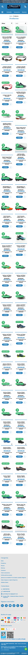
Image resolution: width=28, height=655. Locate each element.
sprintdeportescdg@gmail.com (10, 593)
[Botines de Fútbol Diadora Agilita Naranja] (10, 285)
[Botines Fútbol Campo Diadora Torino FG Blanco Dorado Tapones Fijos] (10, 402)
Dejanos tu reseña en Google (18, 639)
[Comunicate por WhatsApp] (25, 649)
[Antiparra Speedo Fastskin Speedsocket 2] (10, 104)
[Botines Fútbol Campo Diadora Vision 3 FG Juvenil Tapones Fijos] (24, 432)
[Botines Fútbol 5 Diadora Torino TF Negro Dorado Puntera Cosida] (10, 373)
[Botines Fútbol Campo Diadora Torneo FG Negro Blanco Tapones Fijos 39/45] (24, 402)
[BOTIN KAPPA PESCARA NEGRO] (24, 164)
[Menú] (2, 12)
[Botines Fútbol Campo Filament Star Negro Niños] (24, 457)
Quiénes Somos (4, 582)
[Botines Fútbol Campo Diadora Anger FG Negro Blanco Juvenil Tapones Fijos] (24, 373)
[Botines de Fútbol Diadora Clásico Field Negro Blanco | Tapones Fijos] (24, 285)
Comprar (5, 47)
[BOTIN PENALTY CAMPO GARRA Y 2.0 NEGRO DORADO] (24, 197)
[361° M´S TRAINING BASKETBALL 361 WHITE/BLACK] (10, 47)
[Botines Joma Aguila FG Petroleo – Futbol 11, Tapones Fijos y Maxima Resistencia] (10, 515)
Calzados (9, 12)
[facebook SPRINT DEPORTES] (6, 605)
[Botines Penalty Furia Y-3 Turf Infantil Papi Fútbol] (24, 544)
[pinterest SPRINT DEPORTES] (21, 605)
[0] (25, 7)
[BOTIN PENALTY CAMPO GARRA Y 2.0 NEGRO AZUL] (10, 197)
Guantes (24, 12)
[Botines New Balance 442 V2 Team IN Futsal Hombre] (10, 543)
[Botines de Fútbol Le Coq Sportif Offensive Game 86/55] (24, 343)
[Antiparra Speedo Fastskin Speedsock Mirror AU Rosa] (24, 76)
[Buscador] (2, 7)
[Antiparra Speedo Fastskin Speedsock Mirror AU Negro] (10, 76)
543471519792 (6, 589)
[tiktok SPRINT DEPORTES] (14, 605)
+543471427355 (6, 591)
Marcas (2, 565)
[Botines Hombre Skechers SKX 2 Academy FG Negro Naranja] (24, 485)
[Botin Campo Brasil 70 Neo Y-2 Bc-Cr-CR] (24, 138)
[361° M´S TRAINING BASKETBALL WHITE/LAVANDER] (24, 47)
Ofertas (3, 568)
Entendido (24, 653)
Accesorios (17, 12)
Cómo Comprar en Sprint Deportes (9, 580)
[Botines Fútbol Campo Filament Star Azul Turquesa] (10, 457)
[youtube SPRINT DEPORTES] (10, 605)
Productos (3, 563)
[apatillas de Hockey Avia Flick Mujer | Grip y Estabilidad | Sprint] (24, 102)
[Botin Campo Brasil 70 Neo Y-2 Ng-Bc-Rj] (10, 167)
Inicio (11, 16)
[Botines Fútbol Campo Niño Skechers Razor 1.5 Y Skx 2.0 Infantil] (10, 485)
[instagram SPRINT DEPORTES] (2, 605)
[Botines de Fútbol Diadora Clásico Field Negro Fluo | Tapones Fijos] (10, 315)
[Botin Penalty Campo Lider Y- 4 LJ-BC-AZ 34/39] (10, 226)
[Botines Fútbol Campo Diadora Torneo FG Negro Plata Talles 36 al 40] (10, 432)
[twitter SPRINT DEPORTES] (17, 605)
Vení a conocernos (5, 572)
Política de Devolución (6, 575)
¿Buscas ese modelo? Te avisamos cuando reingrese (13, 577)
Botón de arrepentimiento (9, 647)
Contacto (3, 570)
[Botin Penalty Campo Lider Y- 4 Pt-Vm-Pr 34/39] (24, 226)
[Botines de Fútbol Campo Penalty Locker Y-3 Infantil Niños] (24, 255)
